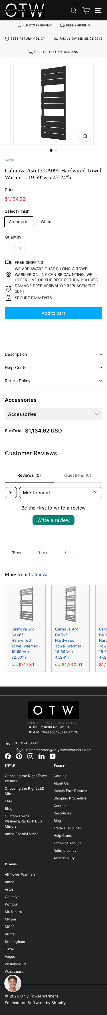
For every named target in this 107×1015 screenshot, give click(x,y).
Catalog (60, 776)
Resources (62, 813)
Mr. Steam (13, 912)
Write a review (53, 520)
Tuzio (9, 949)
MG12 (10, 926)
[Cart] (86, 10)
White (46, 221)
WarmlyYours (16, 964)
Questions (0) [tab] (77, 475)
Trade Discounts (67, 828)
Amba (9, 882)
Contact (60, 805)
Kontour (11, 904)
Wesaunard (14, 971)
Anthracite (19, 221)
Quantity (13, 236)
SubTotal (14, 430)
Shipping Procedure (70, 798)
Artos (9, 889)
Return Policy (18, 380)
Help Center (16, 367)
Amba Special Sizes (21, 834)
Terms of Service (68, 843)
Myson (10, 919)
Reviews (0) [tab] (29, 475)
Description (16, 354)
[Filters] (11, 492)
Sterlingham (15, 941)
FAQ (8, 801)
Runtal (10, 934)
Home (9, 160)
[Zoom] (85, 136)
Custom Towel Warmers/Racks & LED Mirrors (23, 821)
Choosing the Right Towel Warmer (26, 778)
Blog (8, 808)
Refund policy (65, 850)
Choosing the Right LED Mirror (25, 791)
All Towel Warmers (20, 874)
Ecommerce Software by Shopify (35, 1002)
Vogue (10, 956)
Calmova (38, 574)
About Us (61, 783)
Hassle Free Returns (70, 791)
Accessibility (64, 858)
